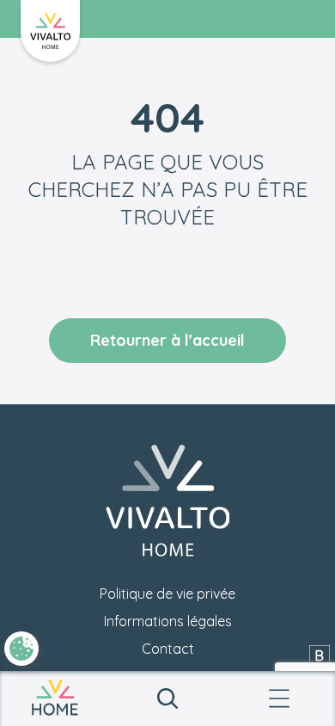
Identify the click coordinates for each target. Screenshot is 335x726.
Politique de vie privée (167, 593)
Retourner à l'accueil (167, 340)
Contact (168, 648)
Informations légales (168, 621)
